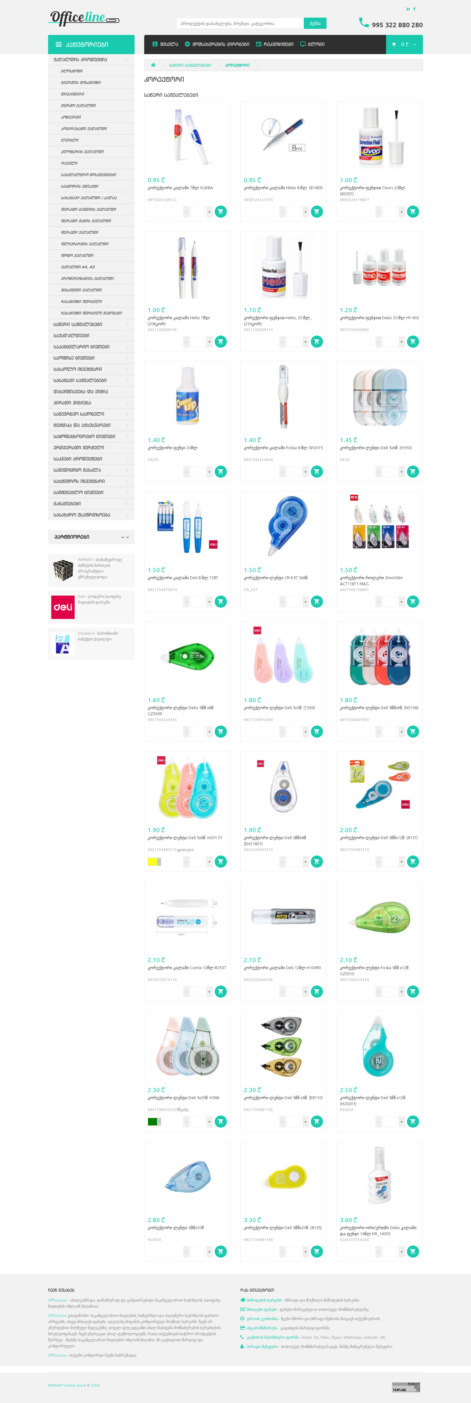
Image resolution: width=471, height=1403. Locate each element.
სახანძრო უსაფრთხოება (82, 514)
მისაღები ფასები (262, 1309)
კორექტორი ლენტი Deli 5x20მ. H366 (183, 1097)
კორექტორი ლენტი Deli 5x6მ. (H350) (376, 447)
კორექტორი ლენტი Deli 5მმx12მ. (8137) (379, 837)
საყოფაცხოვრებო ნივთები (84, 436)
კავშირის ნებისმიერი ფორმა (273, 1337)
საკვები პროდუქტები (78, 458)
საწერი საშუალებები (78, 324)
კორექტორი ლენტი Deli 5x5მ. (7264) (279, 707)
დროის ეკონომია (262, 1319)
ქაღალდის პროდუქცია (80, 59)
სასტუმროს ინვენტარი (79, 481)
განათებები (67, 503)
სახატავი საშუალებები (80, 380)
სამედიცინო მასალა (77, 470)
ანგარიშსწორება (262, 1328)
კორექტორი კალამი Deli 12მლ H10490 (282, 967)
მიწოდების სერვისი (264, 1300)
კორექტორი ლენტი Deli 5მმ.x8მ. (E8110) (283, 1097)
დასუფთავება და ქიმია (81, 391)
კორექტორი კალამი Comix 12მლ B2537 (187, 967)
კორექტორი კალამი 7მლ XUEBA (180, 187)
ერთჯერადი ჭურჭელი (79, 447)
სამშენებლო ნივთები (78, 492)
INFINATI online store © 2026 (74, 1385)
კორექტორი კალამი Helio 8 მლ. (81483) (283, 187)
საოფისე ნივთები (74, 358)
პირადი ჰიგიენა (72, 402)
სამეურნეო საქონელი (79, 414)
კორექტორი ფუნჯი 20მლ (173, 447)
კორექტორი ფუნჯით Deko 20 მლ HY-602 (379, 317)
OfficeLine (57, 1300)
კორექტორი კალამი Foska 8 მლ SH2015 (283, 447)
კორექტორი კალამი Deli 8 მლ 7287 (183, 577)
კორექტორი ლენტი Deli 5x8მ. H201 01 (185, 837)
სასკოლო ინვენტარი (78, 369)
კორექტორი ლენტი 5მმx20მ (176, 1227)
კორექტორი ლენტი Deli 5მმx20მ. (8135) (283, 1227)
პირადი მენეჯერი (262, 1346)
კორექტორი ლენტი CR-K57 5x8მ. (276, 577)
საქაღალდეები (71, 335)
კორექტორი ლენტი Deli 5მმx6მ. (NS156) (379, 707)
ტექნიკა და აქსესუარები (82, 425)
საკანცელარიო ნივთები (82, 346)
